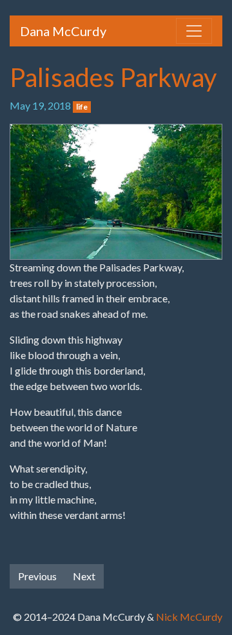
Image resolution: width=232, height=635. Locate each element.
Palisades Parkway (113, 77)
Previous (37, 576)
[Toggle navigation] (194, 31)
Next (84, 576)
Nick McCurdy (189, 617)
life (82, 107)
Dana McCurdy (63, 31)
